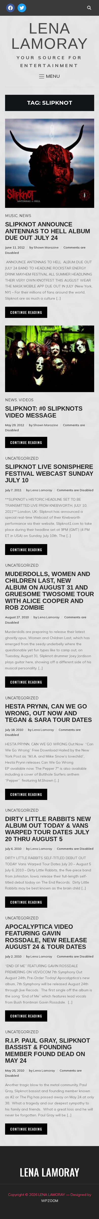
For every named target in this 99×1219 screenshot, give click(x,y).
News (25, 215)
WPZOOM (49, 1200)
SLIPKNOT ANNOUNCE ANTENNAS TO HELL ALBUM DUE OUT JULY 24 (47, 231)
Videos (26, 400)
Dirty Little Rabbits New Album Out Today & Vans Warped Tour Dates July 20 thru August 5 (48, 828)
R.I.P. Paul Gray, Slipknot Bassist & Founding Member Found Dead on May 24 (47, 1050)
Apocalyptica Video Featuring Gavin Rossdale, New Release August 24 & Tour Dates (46, 936)
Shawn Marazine (46, 247)
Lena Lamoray (41, 490)
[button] (49, 76)
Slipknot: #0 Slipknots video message (43, 412)
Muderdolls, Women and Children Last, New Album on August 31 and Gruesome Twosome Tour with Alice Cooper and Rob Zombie (49, 590)
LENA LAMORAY (49, 36)
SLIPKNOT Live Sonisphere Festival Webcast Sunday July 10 (49, 473)
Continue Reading (26, 312)
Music (11, 215)
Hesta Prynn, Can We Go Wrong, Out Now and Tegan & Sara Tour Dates (48, 713)
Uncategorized (22, 458)
